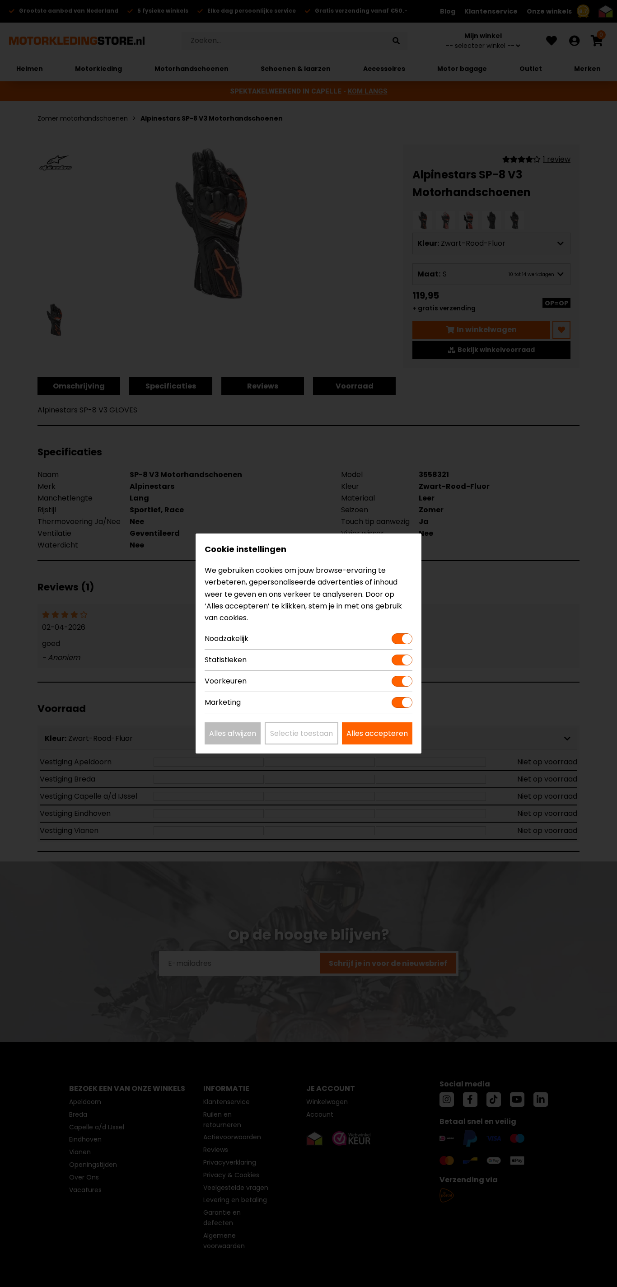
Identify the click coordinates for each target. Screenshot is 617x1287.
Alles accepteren (377, 733)
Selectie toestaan (301, 733)
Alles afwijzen (232, 733)
